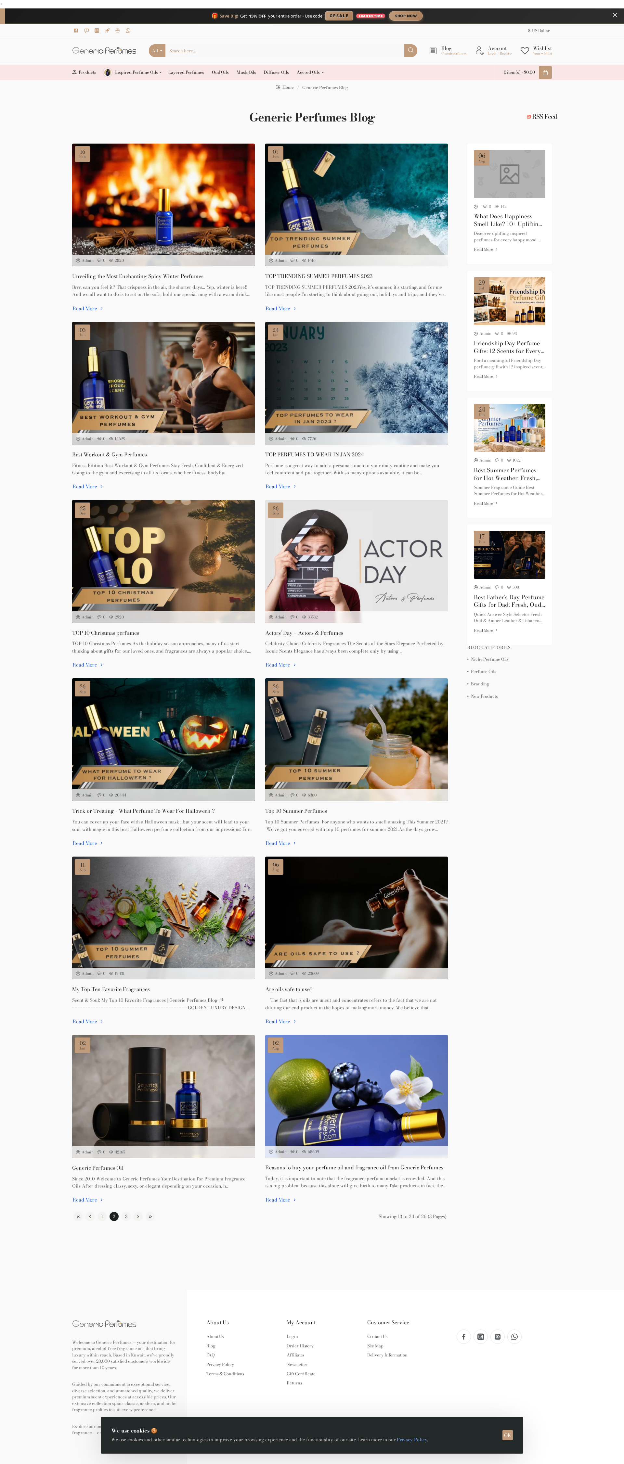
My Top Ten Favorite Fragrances (111, 989)
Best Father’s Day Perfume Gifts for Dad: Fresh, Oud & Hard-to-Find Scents (509, 600)
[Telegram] (108, 30)
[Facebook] (77, 30)
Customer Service (388, 1322)
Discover (459, 15)
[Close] (615, 15)
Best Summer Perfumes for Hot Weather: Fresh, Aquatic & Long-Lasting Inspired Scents (506, 473)
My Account (301, 1322)
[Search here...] (410, 50)
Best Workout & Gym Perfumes (109, 454)
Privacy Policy (412, 1439)
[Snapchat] (87, 30)
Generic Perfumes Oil (98, 1168)
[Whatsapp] (129, 30)
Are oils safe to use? (289, 989)
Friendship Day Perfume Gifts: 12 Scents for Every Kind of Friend (507, 347)
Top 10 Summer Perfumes (296, 811)
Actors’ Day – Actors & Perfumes (304, 633)
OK (507, 1435)
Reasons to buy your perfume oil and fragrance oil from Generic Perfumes (354, 1167)
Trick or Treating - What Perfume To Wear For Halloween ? (143, 811)
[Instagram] (98, 30)
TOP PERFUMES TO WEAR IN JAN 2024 (314, 454)
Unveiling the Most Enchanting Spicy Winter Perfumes (137, 276)
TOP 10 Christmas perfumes (105, 633)
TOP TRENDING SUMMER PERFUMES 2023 (318, 276)
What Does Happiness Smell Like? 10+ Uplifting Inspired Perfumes (508, 220)
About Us (217, 1322)
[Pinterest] (119, 30)
